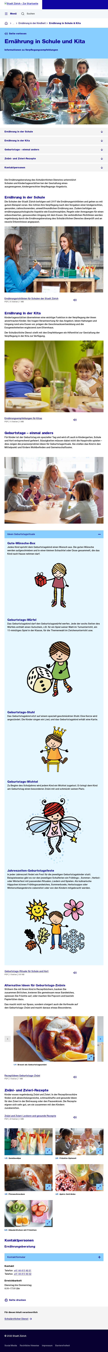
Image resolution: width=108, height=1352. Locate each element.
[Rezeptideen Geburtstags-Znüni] (75, 1077)
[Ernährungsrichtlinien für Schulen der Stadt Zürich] (75, 300)
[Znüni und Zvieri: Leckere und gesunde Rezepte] (75, 1117)
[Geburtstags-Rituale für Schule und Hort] (75, 973)
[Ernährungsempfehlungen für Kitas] (75, 420)
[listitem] (54, 132)
